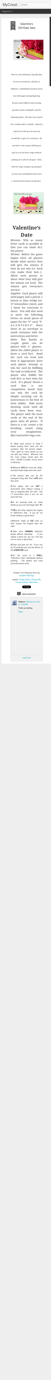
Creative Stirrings (26, 575)
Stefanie (21, 601)
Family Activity (22, 582)
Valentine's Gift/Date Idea (26, 26)
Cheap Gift (36, 579)
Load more (26, 657)
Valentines (33, 582)
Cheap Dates (24, 579)
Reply (20, 611)
